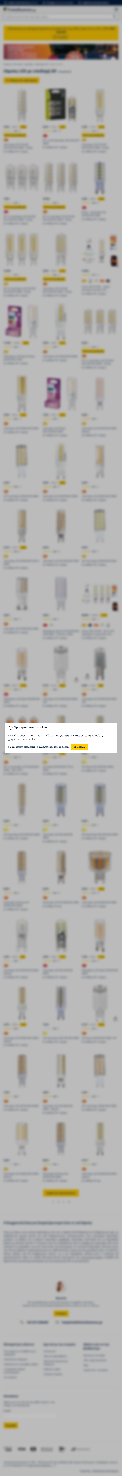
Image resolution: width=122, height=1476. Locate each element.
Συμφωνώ (79, 746)
